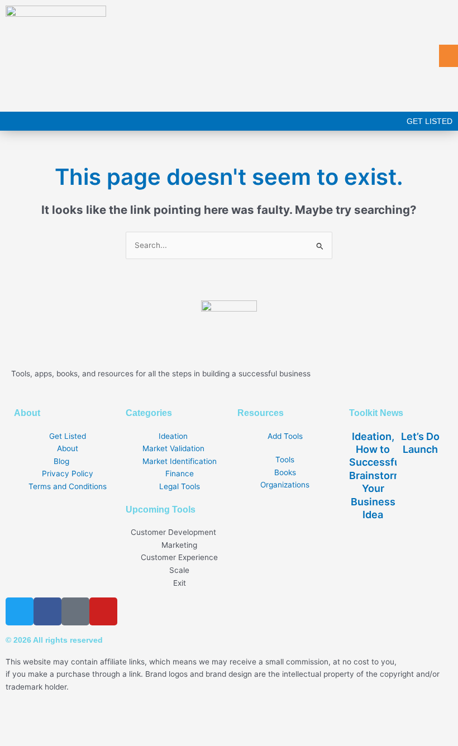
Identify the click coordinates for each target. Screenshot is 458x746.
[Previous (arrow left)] (15, 738)
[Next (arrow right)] (49, 738)
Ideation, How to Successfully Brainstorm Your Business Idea (380, 475)
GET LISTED (429, 121)
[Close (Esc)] (116, 721)
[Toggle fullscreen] (49, 721)
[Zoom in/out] (15, 721)
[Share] (82, 721)
